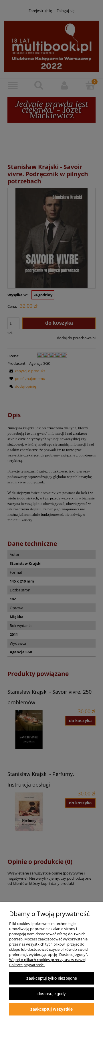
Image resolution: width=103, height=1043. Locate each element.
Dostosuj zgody (51, 993)
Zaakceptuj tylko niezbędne (51, 978)
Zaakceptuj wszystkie (51, 1009)
